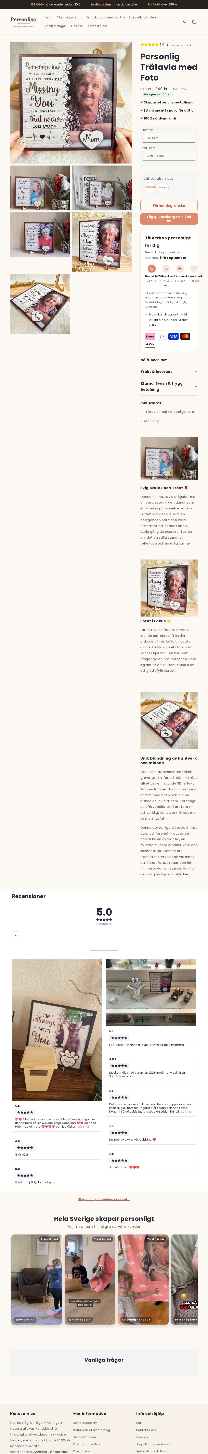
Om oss (142, 1437)
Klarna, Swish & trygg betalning (162, 386)
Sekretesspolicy (85, 1423)
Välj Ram (149, 148)
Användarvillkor (84, 1437)
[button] (68, 17)
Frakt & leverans (157, 371)
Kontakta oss (146, 1430)
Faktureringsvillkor (87, 1444)
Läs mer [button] (83, 1127)
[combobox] (16, 935)
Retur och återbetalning (91, 1430)
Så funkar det (154, 360)
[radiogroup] (169, 188)
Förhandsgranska (169, 205)
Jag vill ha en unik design (155, 1444)
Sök (139, 1423)
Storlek (148, 130)
